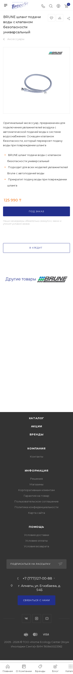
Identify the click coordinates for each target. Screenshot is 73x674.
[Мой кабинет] (58, 6)
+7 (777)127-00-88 (37, 578)
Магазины (36, 484)
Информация (36, 470)
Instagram (36, 618)
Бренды (37, 434)
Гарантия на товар (36, 495)
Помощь (36, 526)
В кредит (35, 247)
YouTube (47, 618)
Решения (36, 478)
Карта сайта (36, 512)
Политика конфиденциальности (36, 507)
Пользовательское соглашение (36, 501)
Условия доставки (36, 535)
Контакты (36, 456)
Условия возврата (36, 546)
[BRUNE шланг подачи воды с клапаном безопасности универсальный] (36, 84)
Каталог (36, 418)
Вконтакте (26, 618)
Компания (36, 448)
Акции (36, 426)
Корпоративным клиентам (36, 490)
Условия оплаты (36, 540)
